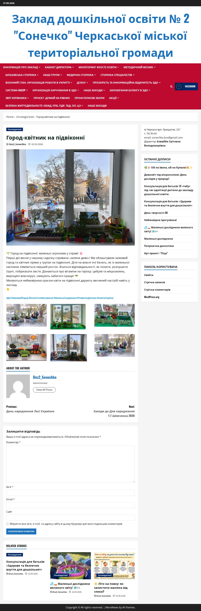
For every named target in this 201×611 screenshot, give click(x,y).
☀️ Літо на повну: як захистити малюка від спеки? (111, 587)
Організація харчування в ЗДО (55, 90)
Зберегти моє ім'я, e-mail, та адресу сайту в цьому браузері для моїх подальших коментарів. (66, 524)
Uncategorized (14, 129)
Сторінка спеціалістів (116, 75)
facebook (190, 86)
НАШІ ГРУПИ (51, 75)
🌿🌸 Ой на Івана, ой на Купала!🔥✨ (168, 167)
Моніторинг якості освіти (98, 67)
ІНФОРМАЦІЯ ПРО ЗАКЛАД (20, 67)
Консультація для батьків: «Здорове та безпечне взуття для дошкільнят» (25, 565)
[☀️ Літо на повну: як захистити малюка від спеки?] (114, 565)
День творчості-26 (156, 213)
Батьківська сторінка (20, 75)
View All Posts (44, 389)
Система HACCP (15, 90)
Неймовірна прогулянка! (160, 220)
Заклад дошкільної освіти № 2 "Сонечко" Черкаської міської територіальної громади (100, 34)
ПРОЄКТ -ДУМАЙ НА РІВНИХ (52, 98)
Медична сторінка (80, 75)
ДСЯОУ (81, 82)
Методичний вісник (138, 67)
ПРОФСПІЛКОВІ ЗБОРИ (89, 98)
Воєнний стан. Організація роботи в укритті (37, 82)
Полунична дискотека (159, 246)
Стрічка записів (154, 282)
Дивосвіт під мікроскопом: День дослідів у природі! (165, 177)
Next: (114, 411)
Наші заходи (93, 90)
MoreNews (112, 607)
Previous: (30, 408)
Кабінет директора (58, 67)
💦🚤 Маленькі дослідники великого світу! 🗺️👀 (70, 586)
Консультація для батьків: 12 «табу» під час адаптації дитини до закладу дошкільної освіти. (168, 190)
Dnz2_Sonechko (17, 144)
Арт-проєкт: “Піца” (156, 253)
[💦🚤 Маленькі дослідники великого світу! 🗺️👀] (70, 565)
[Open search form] (171, 86)
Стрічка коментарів (157, 289)
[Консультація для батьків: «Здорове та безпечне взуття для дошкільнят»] (26, 554)
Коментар (13, 442)
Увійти (148, 275)
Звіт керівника (16, 98)
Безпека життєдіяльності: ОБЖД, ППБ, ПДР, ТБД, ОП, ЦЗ (43, 105)
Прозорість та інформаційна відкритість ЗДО (125, 82)
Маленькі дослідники (158, 238)
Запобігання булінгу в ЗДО (129, 90)
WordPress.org (151, 297)
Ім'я (9, 487)
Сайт (9, 511)
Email (10, 499)
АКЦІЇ (113, 98)
